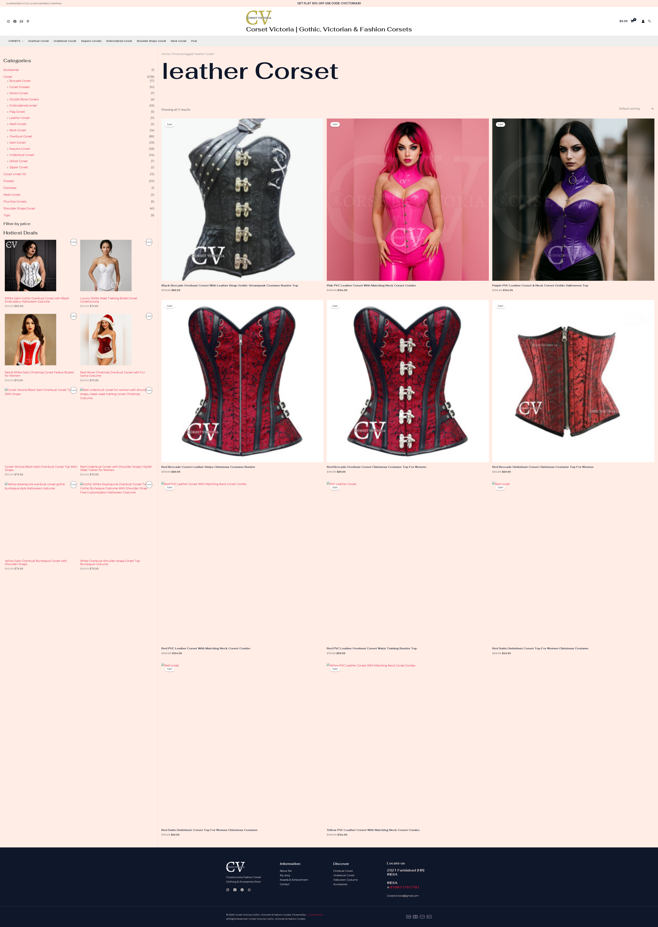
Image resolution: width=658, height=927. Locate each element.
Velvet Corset (18, 161)
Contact (284, 884)
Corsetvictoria (315, 914)
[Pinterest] (27, 21)
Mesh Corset (17, 124)
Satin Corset (17, 142)
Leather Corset (19, 118)
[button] (649, 21)
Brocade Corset (20, 80)
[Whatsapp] (21, 21)
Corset (7, 76)
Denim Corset (18, 93)
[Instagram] (8, 21)
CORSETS (14, 41)
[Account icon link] (643, 21)
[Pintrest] (242, 889)
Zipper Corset (18, 167)
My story (285, 875)
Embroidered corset (119, 41)
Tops (6, 215)
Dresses (8, 181)
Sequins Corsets (91, 41)
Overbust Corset (38, 41)
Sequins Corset (19, 148)
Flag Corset (17, 111)
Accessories (11, 70)
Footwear (10, 188)
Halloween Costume (345, 879)
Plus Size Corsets (15, 201)
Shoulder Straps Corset (151, 41)
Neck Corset (178, 41)
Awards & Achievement (294, 879)
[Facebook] (14, 21)
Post (194, 41)
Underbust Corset (65, 41)
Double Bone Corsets (24, 99)
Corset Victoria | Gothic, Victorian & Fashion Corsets (329, 29)
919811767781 (404, 887)
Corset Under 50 (14, 174)
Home (165, 54)
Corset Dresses (19, 87)
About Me (286, 870)
